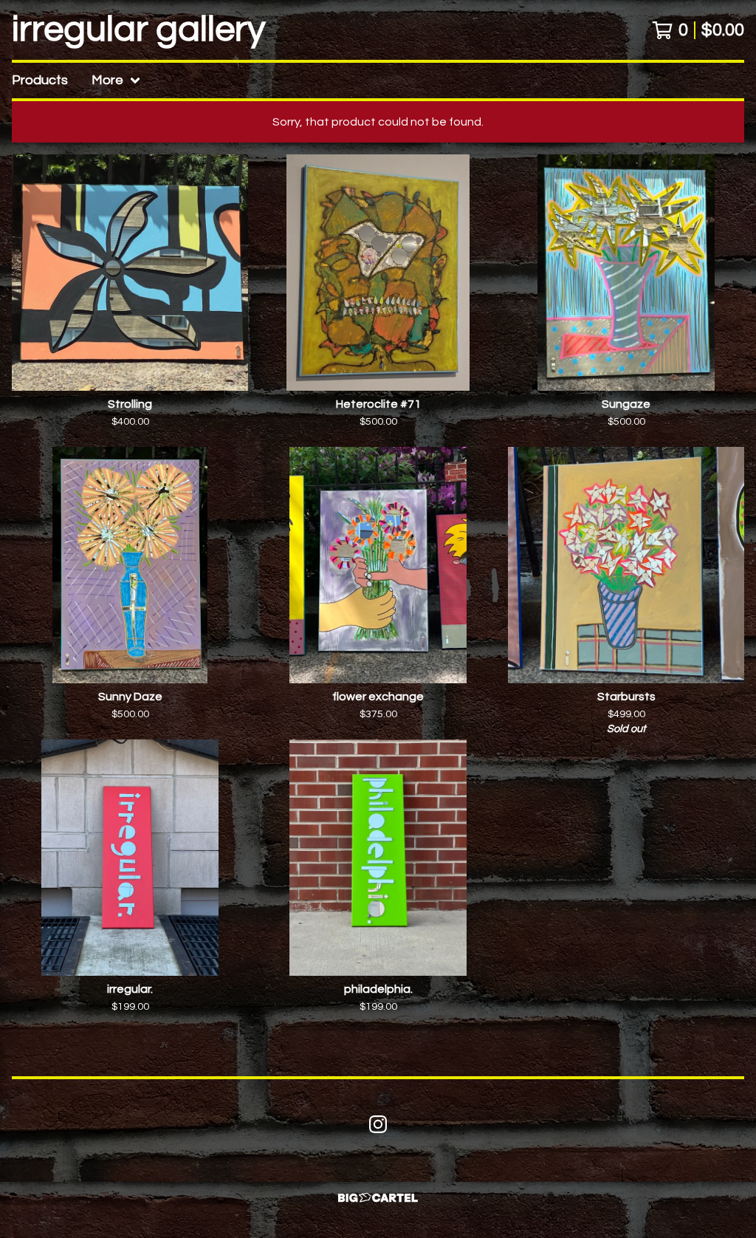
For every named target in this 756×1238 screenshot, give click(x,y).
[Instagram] (378, 1124)
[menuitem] (40, 80)
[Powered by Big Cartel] (378, 1197)
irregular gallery (138, 30)
